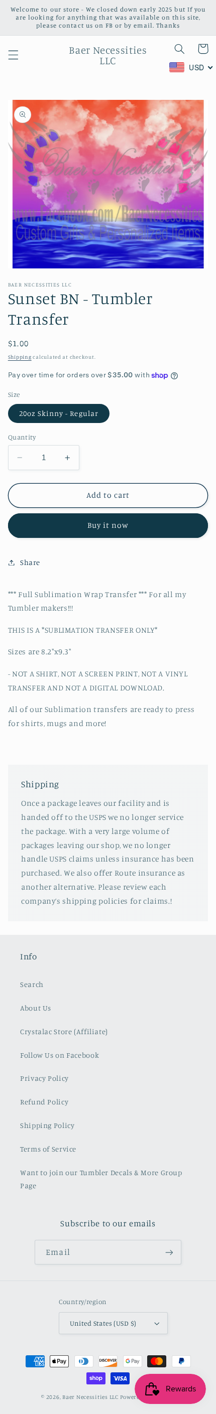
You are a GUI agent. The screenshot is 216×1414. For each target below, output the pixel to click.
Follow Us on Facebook (59, 1055)
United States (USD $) (103, 1323)
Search (32, 984)
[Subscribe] (168, 1252)
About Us (35, 1008)
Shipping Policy (47, 1125)
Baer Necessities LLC (90, 1396)
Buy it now (108, 525)
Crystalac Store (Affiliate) (64, 1031)
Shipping (20, 357)
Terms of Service (48, 1149)
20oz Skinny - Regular (58, 413)
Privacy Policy (44, 1078)
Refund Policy (44, 1101)
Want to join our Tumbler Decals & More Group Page (101, 1179)
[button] (13, 55)
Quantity (22, 437)
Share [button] (30, 562)
